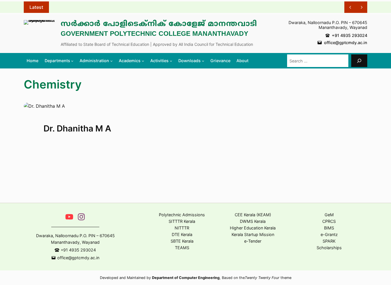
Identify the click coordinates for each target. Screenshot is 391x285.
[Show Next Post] (361, 7)
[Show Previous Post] (350, 7)
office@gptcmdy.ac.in (345, 42)
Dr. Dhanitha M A (77, 128)
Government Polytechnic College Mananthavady (154, 34)
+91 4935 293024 (349, 35)
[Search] (359, 60)
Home (32, 60)
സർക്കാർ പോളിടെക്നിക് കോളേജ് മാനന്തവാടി (159, 24)
